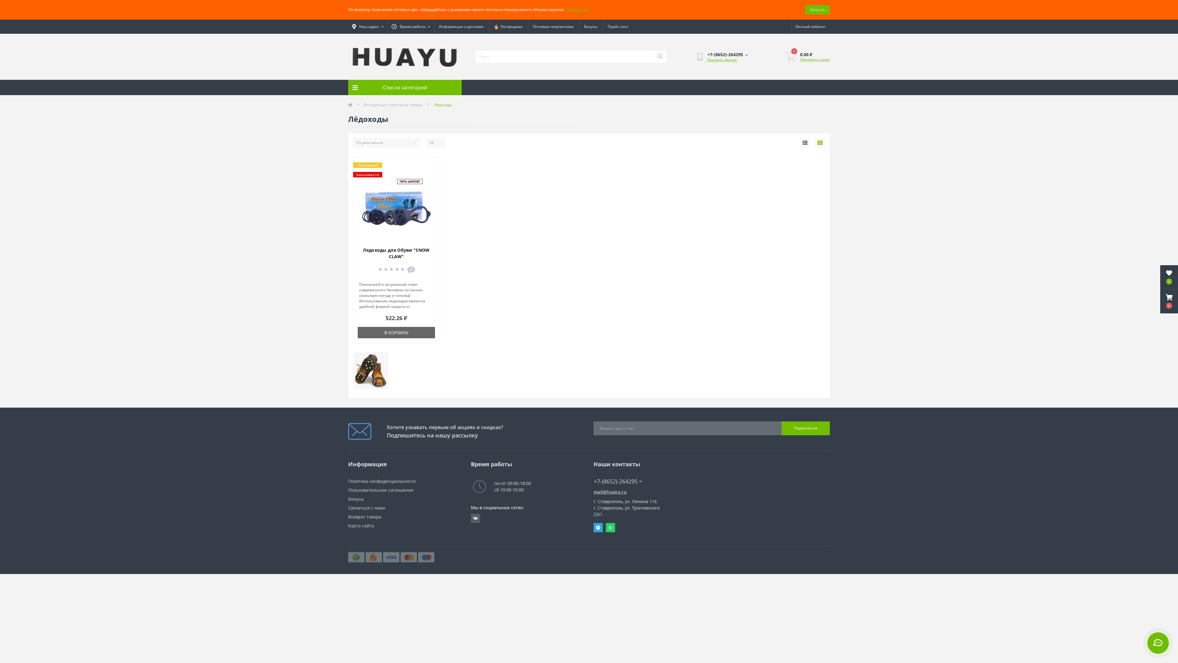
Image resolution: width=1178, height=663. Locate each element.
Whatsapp (610, 527)
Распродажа (510, 26)
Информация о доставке (461, 26)
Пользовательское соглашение (381, 490)
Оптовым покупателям (553, 26)
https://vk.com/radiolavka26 (475, 518)
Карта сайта (361, 526)
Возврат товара (364, 517)
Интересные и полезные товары (393, 104)
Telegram (598, 527)
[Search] (659, 57)
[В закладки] (430, 165)
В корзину (396, 332)
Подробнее (576, 9)
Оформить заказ (815, 59)
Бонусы (590, 26)
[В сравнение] (430, 175)
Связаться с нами (366, 508)
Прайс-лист (618, 26)
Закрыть (817, 9)
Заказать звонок (722, 59)
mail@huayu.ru (610, 492)
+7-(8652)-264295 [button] (615, 481)
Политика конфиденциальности (382, 481)
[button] (1169, 301)
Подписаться (806, 428)
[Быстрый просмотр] (430, 185)
